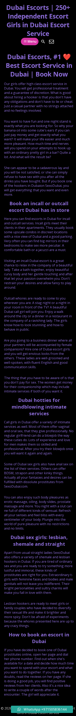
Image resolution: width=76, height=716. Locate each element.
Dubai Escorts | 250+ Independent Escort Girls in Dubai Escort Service (38, 20)
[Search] (43, 41)
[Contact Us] (51, 41)
